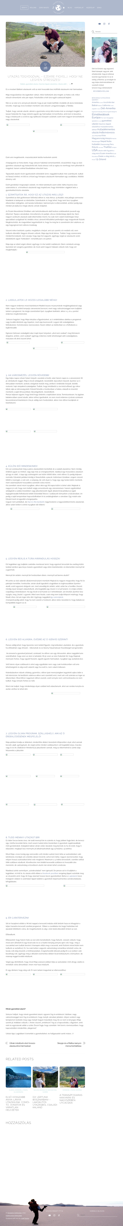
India (102, 132)
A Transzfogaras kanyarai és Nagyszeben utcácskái (71, 1099)
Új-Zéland (101, 159)
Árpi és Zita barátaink (35, 502)
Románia (79, 1090)
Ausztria (101, 102)
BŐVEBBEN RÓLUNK (101, 91)
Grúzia (99, 121)
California (106, 105)
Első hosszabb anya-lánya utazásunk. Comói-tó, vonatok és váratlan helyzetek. (18, 1103)
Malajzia (108, 138)
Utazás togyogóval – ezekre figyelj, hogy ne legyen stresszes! (45, 78)
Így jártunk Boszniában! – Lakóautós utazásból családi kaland (45, 1102)
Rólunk (33, 7)
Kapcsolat (79, 7)
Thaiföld (107, 147)
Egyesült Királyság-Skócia (99, 111)
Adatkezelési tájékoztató (14, 1215)
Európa (11, 1090)
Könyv (24, 7)
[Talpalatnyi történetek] (58, 7)
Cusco (98, 108)
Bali (113, 102)
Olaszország (18, 1092)
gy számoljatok (57, 597)
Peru (112, 144)
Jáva (93, 135)
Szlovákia (100, 147)
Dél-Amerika (108, 108)
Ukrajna (114, 147)
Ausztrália (107, 102)
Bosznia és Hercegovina (48, 1090)
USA (95, 150)
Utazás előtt (62, 84)
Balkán (22, 84)
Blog (70, 7)
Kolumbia (98, 136)
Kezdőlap (90, 7)
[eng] (99, 7)
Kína (104, 135)
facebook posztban (50, 873)
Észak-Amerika (106, 153)
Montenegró (96, 141)
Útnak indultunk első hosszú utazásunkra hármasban (22, 1044)
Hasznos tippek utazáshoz (48, 84)
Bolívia (100, 105)
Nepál (103, 141)
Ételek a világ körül (106, 156)
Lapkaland (73, 876)
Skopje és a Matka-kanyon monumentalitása (69, 1044)
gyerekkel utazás (32, 84)
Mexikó (114, 138)
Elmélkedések (100, 114)
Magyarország (98, 138)
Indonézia (110, 132)
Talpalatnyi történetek (14, 1213)
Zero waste (44, 7)
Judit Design (25, 1218)
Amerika (95, 102)
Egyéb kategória (112, 111)
